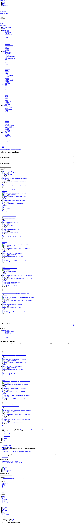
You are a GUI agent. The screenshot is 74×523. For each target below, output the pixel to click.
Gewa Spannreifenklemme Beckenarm (10, 232)
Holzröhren (7, 31)
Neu (3, 146)
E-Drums (6, 74)
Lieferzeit (4, 500)
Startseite (2, 149)
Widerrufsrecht (5, 5)
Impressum (4, 507)
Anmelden (2, 18)
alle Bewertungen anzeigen (8, 431)
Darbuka (6, 86)
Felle (6, 59)
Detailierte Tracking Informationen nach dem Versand (13, 462)
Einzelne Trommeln (9, 75)
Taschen (6, 61)
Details (3, 177)
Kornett (6, 111)
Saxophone (7, 122)
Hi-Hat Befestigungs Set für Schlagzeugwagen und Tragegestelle (15, 314)
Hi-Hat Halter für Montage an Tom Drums (10, 285)
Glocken (6, 89)
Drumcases (7, 71)
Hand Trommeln (8, 90)
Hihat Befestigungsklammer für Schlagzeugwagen (12, 256)
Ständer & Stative (8, 140)
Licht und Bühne (8, 136)
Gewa (3, 439)
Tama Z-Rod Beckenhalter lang (8, 218)
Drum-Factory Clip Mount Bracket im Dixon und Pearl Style (14, 196)
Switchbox (7, 141)
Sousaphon (7, 117)
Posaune (6, 113)
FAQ (3, 512)
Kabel (6, 133)
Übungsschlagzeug (9, 80)
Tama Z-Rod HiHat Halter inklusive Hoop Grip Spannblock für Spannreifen (17, 300)
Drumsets (7, 72)
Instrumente (4, 105)
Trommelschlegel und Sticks (10, 58)
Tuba (6, 116)
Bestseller (4, 348)
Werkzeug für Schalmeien (10, 46)
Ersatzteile (7, 36)
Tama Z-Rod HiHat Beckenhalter (9, 271)
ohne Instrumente (8, 34)
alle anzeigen (7, 39)
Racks (6, 138)
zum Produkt (16, 431)
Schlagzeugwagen (6, 30)
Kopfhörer (7, 134)
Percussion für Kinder (9, 91)
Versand (4, 3)
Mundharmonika (8, 123)
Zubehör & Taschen (9, 45)
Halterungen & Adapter (9, 35)
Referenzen (4, 510)
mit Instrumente (8, 32)
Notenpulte (7, 128)
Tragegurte (7, 55)
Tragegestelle (7, 54)
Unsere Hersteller (7, 436)
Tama (3, 440)
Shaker (6, 92)
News (3, 513)
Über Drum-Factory (6, 502)
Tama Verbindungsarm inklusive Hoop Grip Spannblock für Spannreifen (17, 278)
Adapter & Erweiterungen (10, 56)
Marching (4, 51)
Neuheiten (7, 37)
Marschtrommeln (8, 52)
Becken (6, 57)
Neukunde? (2, 19)
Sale (3, 147)
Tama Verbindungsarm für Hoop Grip (9, 225)
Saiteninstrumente (8, 126)
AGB (3, 498)
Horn (6, 114)
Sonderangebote (8, 38)
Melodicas (7, 124)
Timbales (6, 100)
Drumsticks (7, 73)
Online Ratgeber (5, 514)
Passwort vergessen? (9, 19)
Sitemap (4, 509)
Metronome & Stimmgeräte (10, 127)
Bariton (6, 115)
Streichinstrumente (8, 107)
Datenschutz (4, 497)
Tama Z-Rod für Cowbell (7, 174)
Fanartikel (7, 47)
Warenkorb (4, 176)
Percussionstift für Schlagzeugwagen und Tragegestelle (13, 391)
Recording (4, 132)
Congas (6, 98)
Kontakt (3, 4)
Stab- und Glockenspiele (10, 94)
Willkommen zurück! (4, 13)
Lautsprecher (7, 135)
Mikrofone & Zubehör (9, 137)
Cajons (6, 95)
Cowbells (6, 85)
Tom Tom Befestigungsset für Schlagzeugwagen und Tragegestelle (16, 248)
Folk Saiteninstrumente (9, 125)
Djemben (6, 87)
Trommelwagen (8, 53)
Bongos (6, 96)
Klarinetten (7, 121)
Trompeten (7, 110)
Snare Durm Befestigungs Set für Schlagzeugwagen (13, 203)
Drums (3, 68)
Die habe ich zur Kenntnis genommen (14, 478)
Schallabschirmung (9, 79)
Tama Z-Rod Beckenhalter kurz (8, 210)
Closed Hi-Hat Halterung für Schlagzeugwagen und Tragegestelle (15, 293)
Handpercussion (8, 101)
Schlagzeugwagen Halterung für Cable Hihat (11, 307)
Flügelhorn (7, 112)
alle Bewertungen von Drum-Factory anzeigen (9, 433)
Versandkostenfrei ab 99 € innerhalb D (10, 461)
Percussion (4, 84)
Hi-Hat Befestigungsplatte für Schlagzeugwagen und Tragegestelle (16, 263)
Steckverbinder (8, 139)
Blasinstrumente (8, 106)
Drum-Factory (5, 438)
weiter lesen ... (5, 449)
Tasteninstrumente (8, 109)
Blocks (6, 99)
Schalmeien (4, 40)
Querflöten (7, 120)
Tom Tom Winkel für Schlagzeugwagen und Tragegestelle (14, 181)
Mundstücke (7, 44)
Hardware (7, 78)
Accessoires (7, 69)
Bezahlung (4, 2)
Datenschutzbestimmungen (8, 478)
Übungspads (7, 62)
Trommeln (7, 33)
